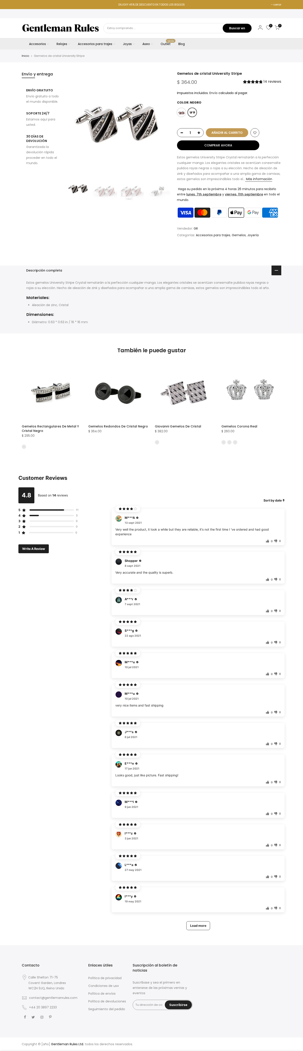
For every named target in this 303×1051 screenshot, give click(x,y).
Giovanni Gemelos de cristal (178, 426)
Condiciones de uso (103, 986)
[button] (262, 82)
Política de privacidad (105, 978)
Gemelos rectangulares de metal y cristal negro (50, 428)
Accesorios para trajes (95, 44)
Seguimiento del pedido (106, 1009)
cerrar (277, 4)
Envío (213, 93)
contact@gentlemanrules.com (53, 998)
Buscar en (237, 28)
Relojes (62, 44)
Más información (258, 179)
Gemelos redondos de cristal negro (118, 426)
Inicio (25, 56)
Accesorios (37, 44)
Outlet (167, 43)
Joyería (253, 235)
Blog (181, 44)
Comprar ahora (218, 145)
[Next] (162, 123)
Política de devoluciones (107, 1001)
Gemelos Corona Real (239, 426)
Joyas (127, 44)
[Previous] (74, 123)
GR (196, 228)
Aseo (146, 44)
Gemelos (239, 235)
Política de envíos (102, 993)
